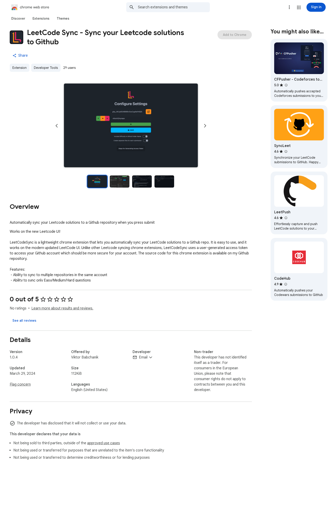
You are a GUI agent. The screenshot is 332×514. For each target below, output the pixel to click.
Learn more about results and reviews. (62, 308)
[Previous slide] (56, 125)
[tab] (18, 18)
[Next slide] (205, 125)
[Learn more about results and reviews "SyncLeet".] (285, 151)
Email (143, 357)
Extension (19, 68)
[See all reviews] (24, 320)
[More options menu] (289, 7)
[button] (298, 7)
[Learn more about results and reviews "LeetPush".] (285, 217)
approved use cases (103, 443)
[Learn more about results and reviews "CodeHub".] (285, 284)
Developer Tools (46, 68)
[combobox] (174, 7)
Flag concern (20, 384)
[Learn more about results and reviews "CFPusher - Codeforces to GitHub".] (286, 85)
